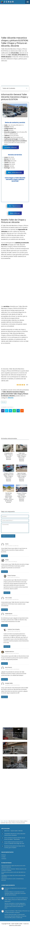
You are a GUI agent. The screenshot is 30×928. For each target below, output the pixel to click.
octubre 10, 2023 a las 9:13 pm (12, 653)
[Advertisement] (15, 20)
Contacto (3, 858)
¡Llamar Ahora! (11, 147)
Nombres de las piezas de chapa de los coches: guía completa (14, 846)
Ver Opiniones (15, 206)
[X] (10, 410)
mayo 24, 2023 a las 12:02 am (12, 599)
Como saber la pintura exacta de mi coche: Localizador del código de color (14, 842)
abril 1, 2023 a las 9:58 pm (11, 561)
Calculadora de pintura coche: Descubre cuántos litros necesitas (14, 834)
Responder (4, 556)
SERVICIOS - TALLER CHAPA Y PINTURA (13, 830)
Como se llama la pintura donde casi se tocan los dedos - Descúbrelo (14, 838)
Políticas (3, 855)
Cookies (3, 857)
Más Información (15, 172)
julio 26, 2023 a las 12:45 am (14, 631)
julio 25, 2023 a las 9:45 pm (11, 615)
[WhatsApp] (14, 410)
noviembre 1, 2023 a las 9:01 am (12, 685)
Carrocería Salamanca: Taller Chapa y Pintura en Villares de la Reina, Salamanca (16, 899)
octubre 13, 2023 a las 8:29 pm (12, 669)
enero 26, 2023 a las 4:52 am (11, 545)
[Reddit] (22, 410)
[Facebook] (2, 410)
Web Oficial (15, 213)
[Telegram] (18, 410)
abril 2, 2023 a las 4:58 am (14, 577)
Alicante (4, 402)
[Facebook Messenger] (6, 410)
